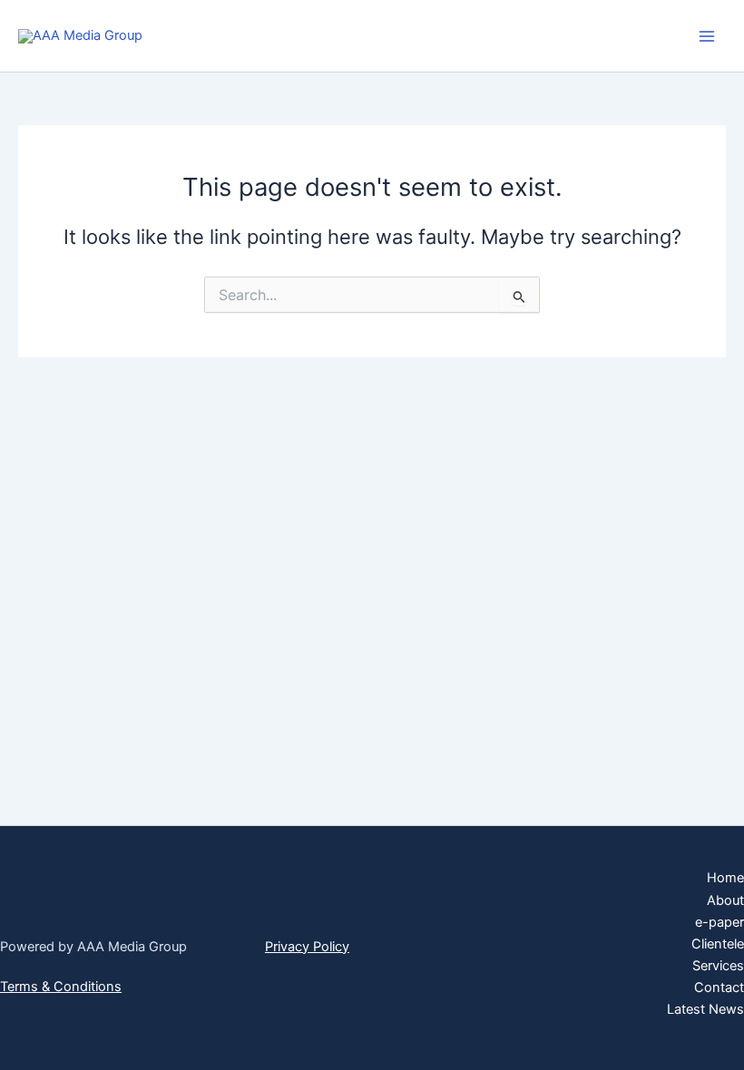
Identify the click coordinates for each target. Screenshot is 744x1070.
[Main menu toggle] (707, 36)
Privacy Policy (307, 947)
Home (725, 878)
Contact (719, 987)
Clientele (717, 944)
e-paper (719, 922)
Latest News (705, 1009)
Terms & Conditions (61, 986)
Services (718, 966)
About (725, 900)
